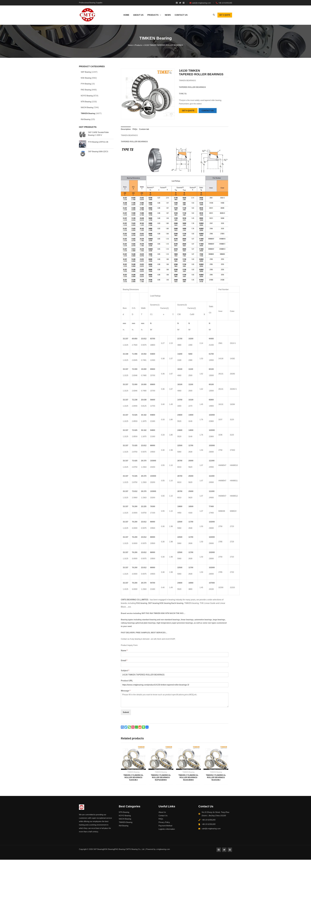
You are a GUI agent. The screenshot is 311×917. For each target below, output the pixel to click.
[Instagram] (184, 3)
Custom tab (144, 129)
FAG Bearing (86, 90)
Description (126, 129)
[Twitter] (180, 3)
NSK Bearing (86, 78)
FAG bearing (141, 603)
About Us (162, 812)
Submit (126, 712)
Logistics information (167, 829)
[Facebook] (177, 3)
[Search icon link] (214, 15)
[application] (160, 15)
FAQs (135, 129)
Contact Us (163, 816)
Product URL (127, 681)
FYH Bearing (86, 84)
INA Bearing (85, 119)
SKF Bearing (86, 72)
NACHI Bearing (87, 107)
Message (125, 691)
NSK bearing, (165, 603)
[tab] (126, 129)
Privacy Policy (164, 822)
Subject (125, 671)
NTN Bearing (86, 102)
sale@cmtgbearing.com (211, 829)
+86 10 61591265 (208, 820)
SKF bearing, (154, 603)
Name (124, 651)
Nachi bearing (177, 603)
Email (124, 660)
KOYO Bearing (87, 96)
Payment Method (165, 826)
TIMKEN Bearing (88, 113)
